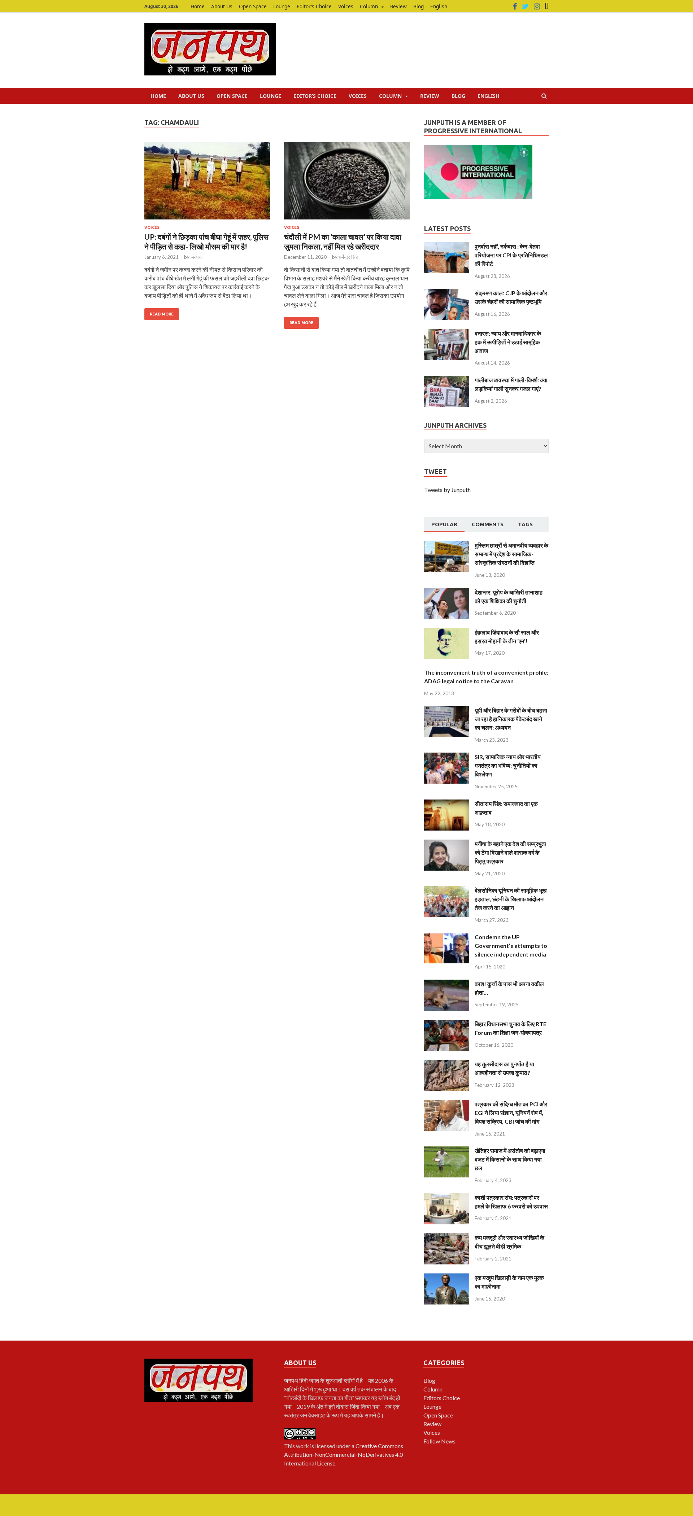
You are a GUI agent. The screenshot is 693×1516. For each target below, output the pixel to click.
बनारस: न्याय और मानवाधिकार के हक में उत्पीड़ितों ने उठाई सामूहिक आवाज (508, 342)
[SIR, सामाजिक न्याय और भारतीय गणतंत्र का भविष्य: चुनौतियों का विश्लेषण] (446, 756)
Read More (162, 314)
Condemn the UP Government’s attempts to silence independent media (511, 945)
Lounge (281, 6)
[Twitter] (525, 6)
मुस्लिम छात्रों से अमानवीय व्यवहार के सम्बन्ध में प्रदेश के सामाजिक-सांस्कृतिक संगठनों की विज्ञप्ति (511, 554)
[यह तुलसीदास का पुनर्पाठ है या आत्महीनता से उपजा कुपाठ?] (446, 1063)
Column (369, 6)
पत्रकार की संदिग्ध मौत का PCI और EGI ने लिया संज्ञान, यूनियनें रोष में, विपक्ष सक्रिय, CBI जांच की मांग (511, 1113)
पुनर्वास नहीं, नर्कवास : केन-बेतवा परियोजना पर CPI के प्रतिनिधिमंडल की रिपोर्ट (511, 255)
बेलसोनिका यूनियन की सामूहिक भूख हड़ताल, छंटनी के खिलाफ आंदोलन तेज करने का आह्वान (510, 899)
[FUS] (546, 6)
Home (198, 6)
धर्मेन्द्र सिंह (348, 257)
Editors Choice (441, 1397)
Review (398, 6)
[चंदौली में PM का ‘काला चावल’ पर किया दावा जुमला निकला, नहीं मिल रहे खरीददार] (347, 183)
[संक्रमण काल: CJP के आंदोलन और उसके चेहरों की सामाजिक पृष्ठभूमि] (446, 292)
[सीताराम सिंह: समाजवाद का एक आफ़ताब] (446, 803)
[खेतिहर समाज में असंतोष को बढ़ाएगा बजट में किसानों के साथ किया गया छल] (446, 1150)
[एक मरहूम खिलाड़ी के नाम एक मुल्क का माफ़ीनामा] (446, 1277)
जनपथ (196, 257)
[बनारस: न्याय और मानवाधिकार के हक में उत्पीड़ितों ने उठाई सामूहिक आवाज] (446, 333)
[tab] (444, 524)
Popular (444, 524)
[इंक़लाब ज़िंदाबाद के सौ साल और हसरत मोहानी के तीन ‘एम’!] (446, 632)
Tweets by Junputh (447, 489)
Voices (345, 6)
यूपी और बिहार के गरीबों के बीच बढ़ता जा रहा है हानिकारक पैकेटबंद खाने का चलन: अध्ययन (511, 719)
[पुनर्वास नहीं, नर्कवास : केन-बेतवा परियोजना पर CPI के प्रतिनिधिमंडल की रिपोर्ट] (446, 246)
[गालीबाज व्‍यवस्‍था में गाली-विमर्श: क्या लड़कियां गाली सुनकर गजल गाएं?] (446, 379)
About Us (221, 6)
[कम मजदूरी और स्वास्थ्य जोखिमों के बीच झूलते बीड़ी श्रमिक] (446, 1237)
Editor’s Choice (314, 6)
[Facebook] (515, 6)
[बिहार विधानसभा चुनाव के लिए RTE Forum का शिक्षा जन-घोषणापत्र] (446, 1023)
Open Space (253, 6)
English (438, 6)
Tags (525, 524)
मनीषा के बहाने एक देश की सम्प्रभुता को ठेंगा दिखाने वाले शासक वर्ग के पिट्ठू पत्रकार (510, 852)
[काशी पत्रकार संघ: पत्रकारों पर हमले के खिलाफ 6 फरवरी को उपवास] (446, 1197)
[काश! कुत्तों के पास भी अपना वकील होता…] (446, 983)
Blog (418, 6)
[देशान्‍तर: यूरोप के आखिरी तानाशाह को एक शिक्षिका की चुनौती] (446, 592)
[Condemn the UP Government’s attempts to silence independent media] (446, 936)
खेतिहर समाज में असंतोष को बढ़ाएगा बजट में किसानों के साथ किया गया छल (510, 1159)
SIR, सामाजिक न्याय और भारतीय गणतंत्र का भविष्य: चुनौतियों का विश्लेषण (508, 765)
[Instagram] (537, 6)
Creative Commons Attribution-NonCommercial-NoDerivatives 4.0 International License (343, 1454)
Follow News (439, 1441)
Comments (488, 524)
